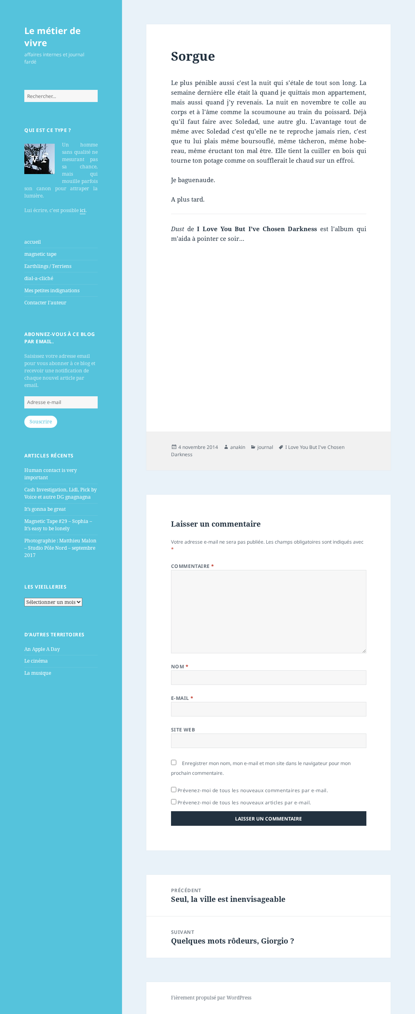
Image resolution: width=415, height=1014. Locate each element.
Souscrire (41, 421)
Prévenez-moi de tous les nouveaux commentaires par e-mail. (253, 790)
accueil (32, 241)
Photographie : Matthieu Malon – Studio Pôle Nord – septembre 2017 (60, 548)
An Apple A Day (42, 649)
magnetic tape (40, 254)
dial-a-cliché (38, 278)
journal (265, 447)
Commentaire (192, 566)
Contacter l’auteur (45, 302)
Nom (179, 666)
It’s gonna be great (45, 509)
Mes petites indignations (51, 290)
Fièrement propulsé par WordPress (211, 997)
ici (83, 210)
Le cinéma (36, 660)
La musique (37, 673)
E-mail (182, 698)
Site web (183, 729)
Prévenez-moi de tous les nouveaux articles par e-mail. (244, 802)
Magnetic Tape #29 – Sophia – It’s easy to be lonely (58, 525)
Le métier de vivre (52, 36)
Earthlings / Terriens (47, 266)
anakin (237, 447)
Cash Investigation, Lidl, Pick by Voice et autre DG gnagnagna (60, 493)
